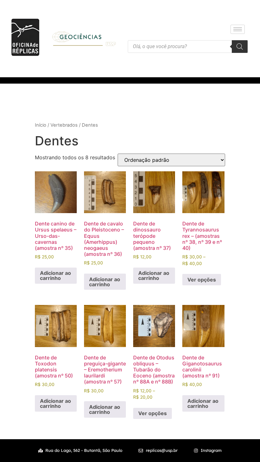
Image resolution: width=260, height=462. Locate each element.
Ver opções (201, 279)
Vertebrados (64, 125)
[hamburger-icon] (238, 29)
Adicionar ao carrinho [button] (55, 275)
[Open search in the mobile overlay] (188, 46)
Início (40, 125)
